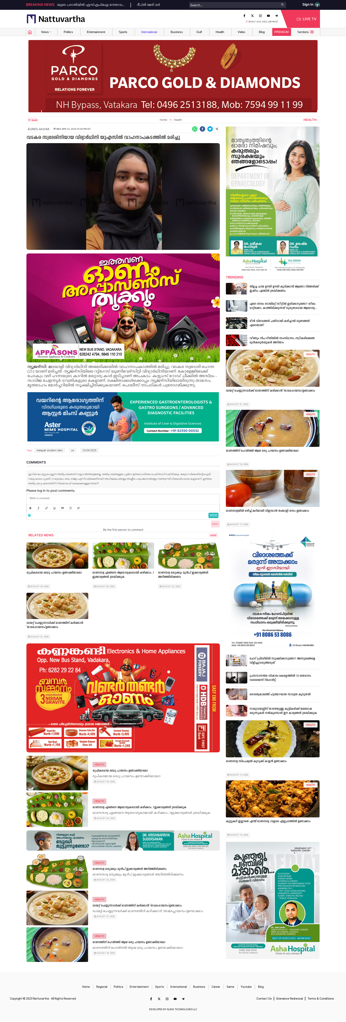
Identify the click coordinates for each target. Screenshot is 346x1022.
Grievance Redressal (289, 998)
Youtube (246, 986)
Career (216, 986)
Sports (159, 986)
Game (230, 986)
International (178, 986)
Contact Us (264, 998)
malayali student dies (49, 450)
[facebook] (202, 129)
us (72, 450)
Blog (261, 986)
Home (86, 986)
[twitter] (210, 129)
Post (215, 524)
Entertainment (139, 986)
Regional (101, 986)
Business (199, 986)
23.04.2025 (89, 450)
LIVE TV (310, 19)
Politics (118, 986)
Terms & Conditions (320, 998)
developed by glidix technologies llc (173, 1009)
